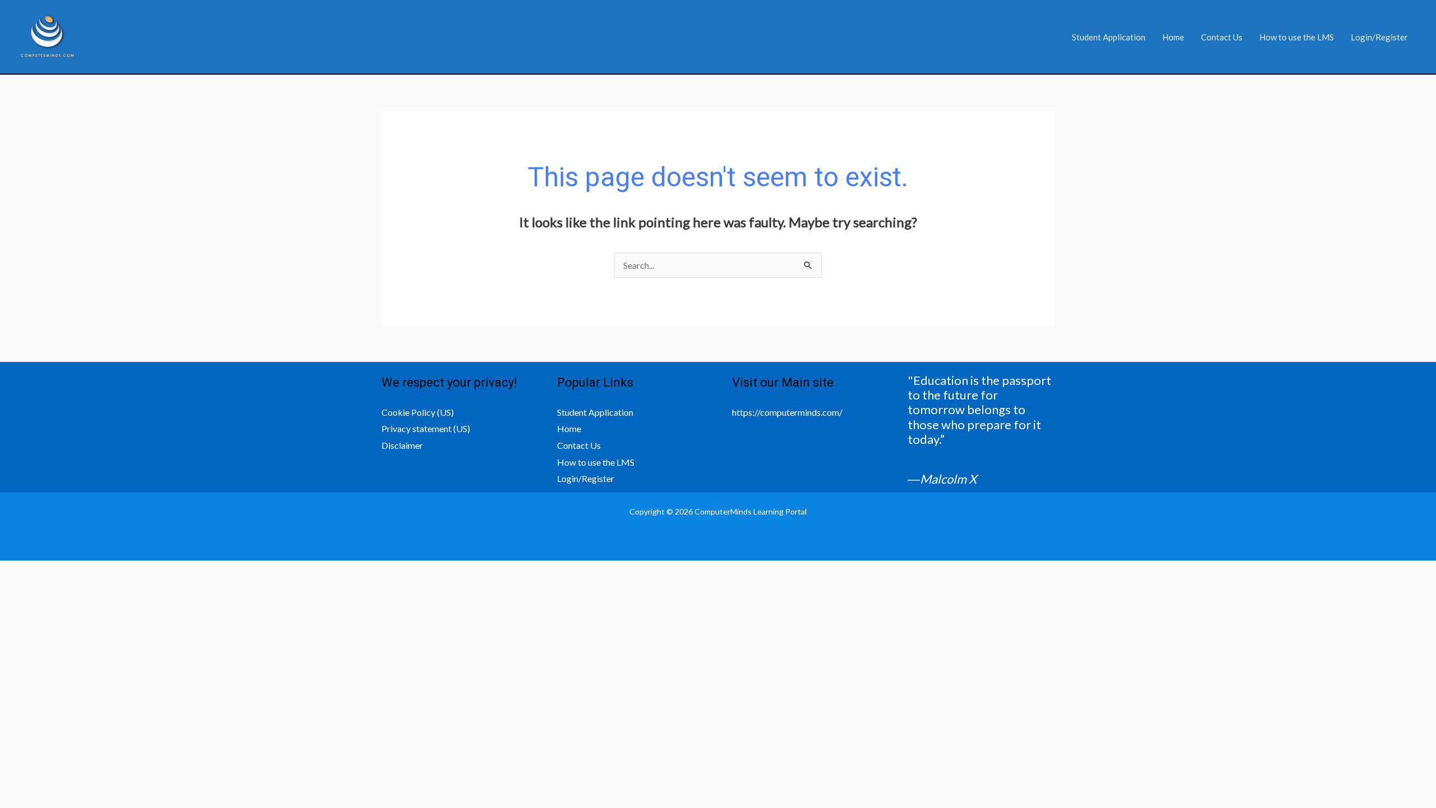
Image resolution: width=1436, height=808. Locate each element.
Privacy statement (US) (425, 428)
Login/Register (1379, 37)
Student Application (1108, 37)
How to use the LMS (1296, 37)
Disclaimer (402, 445)
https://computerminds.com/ (787, 412)
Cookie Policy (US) (417, 412)
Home (1173, 37)
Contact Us (1221, 37)
